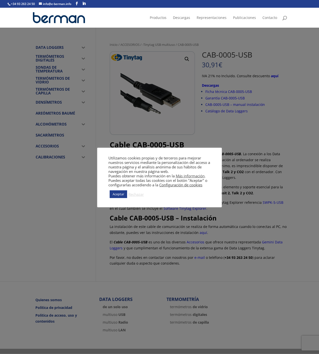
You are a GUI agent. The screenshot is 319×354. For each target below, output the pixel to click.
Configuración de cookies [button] (180, 184)
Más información (190, 176)
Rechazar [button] (136, 194)
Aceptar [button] (118, 194)
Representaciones (212, 18)
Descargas (181, 18)
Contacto (269, 18)
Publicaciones (244, 18)
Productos (158, 18)
